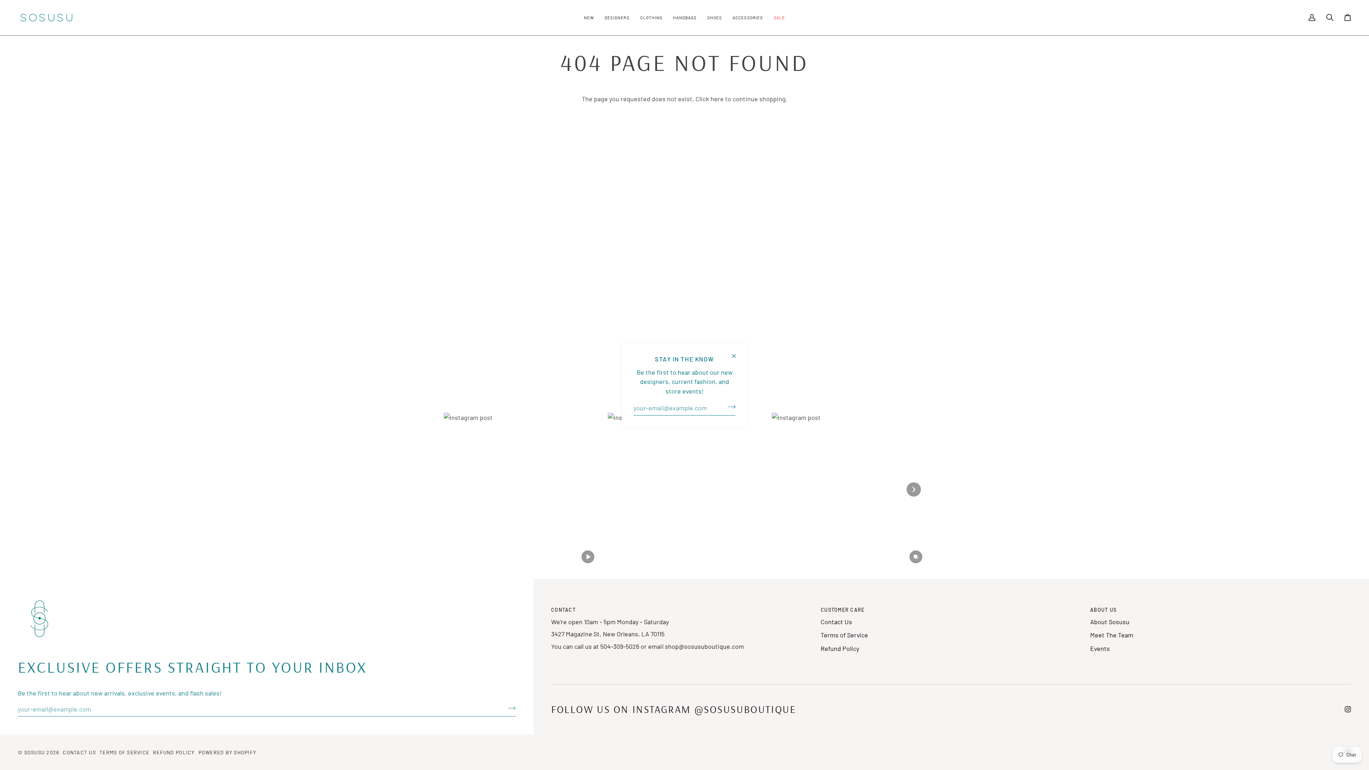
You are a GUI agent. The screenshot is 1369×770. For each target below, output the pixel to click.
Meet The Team (1111, 635)
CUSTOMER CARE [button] (843, 610)
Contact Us (836, 622)
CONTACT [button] (563, 610)
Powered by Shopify (228, 752)
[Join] (729, 407)
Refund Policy (840, 648)
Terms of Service (844, 635)
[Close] (737, 353)
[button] (589, 17)
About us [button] (1103, 610)
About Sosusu (1109, 622)
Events (1100, 648)
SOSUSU (34, 752)
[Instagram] (1348, 709)
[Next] (914, 489)
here (717, 99)
